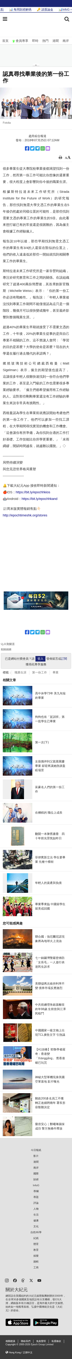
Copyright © (12, 1344)
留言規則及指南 (6, 649)
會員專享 (22, 41)
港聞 (55, 41)
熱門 (45, 41)
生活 (36, 1214)
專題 (36, 1197)
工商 (36, 1267)
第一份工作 (39, 672)
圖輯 (36, 1261)
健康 (36, 1220)
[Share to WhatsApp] (42, 148)
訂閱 (64, 658)
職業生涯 (20, 672)
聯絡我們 (25, 1341)
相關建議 (10, 1341)
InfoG (36, 1185)
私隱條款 (56, 1341)
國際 (36, 1173)
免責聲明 (41, 1341)
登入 (40, 658)
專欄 (36, 1191)
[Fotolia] (36, 103)
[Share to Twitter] (32, 148)
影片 (36, 1155)
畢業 (56, 672)
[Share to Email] (48, 148)
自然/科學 (36, 1232)
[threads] (23, 1280)
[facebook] (15, 1280)
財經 (36, 1179)
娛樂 (36, 1255)
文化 (36, 1226)
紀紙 (36, 1238)
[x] (31, 1280)
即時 (35, 41)
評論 (36, 1202)
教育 (36, 1249)
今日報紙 (36, 1150)
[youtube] (39, 1280)
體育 (36, 1244)
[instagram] (7, 1280)
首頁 (5, 41)
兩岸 (66, 41)
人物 (36, 1208)
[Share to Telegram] (37, 148)
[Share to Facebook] (27, 148)
